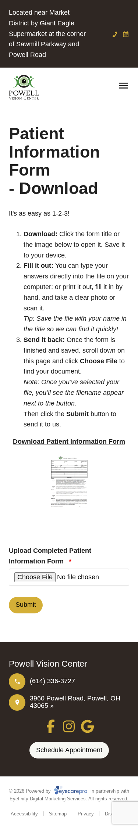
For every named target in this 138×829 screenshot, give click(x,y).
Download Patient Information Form (69, 441)
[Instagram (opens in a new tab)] (69, 727)
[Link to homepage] (24, 87)
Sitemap (58, 814)
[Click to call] (115, 34)
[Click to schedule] (126, 34)
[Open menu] (123, 85)
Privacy (86, 814)
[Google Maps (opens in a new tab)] (87, 727)
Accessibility (24, 814)
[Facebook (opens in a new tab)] (51, 727)
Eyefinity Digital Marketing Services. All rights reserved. (69, 798)
